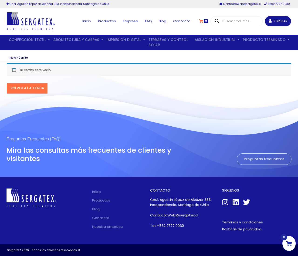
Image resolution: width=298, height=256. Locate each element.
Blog (162, 21)
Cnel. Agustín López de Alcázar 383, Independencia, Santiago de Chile (59, 4)
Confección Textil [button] (28, 39)
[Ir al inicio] (31, 21)
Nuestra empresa (107, 226)
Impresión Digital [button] (124, 39)
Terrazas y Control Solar (168, 42)
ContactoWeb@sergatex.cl (242, 4)
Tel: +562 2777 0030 (167, 225)
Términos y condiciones (242, 222)
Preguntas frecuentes (264, 158)
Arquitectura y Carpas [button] (76, 39)
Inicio (86, 21)
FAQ (148, 21)
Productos (107, 21)
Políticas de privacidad (241, 229)
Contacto (181, 21)
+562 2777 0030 (278, 4)
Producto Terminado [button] (265, 39)
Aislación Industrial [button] (216, 39)
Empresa (130, 21)
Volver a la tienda (27, 88)
